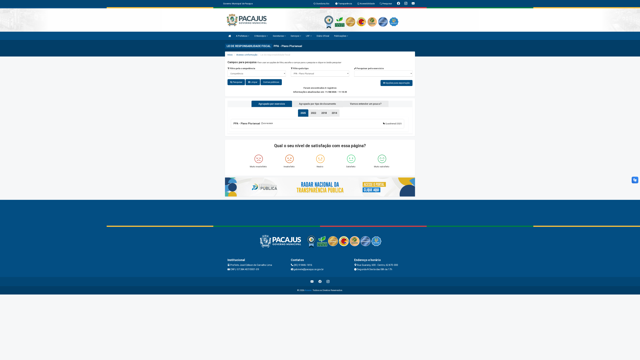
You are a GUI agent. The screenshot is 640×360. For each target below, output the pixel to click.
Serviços (295, 36)
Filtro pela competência (242, 68)
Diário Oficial (323, 36)
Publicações (340, 36)
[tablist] (303, 113)
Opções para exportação (397, 83)
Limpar (253, 82)
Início (230, 55)
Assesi (308, 290)
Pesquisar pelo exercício (370, 68)
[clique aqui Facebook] (320, 281)
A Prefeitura (242, 36)
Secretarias (278, 36)
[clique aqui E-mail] (312, 281)
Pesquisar (237, 82)
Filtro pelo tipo (300, 68)
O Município (260, 36)
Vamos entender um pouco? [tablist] (365, 103)
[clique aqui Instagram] (328, 281)
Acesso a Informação (247, 55)
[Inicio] (230, 36)
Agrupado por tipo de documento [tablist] (317, 103)
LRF (308, 36)
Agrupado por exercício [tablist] (271, 103)
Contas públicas (271, 82)
